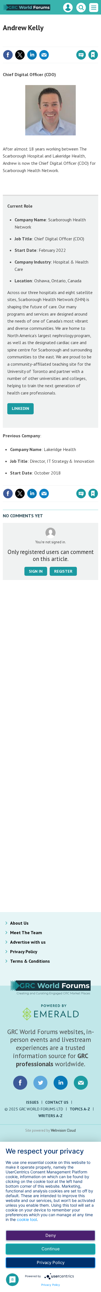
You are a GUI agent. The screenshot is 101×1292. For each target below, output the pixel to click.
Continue (51, 1248)
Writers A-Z (50, 1115)
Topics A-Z (80, 1109)
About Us (19, 923)
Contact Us (56, 1102)
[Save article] (93, 55)
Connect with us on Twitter (40, 1082)
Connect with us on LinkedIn (60, 1082)
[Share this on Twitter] (20, 55)
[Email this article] (44, 55)
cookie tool (27, 1219)
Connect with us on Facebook (20, 1082)
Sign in (27, 42)
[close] (97, 42)
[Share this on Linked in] (32, 55)
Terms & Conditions (30, 961)
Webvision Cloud (63, 1130)
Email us (81, 1082)
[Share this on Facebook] (8, 55)
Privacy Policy (23, 951)
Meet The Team (26, 932)
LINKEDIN (20, 408)
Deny (50, 1235)
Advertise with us (28, 942)
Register (63, 571)
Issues (32, 1102)
